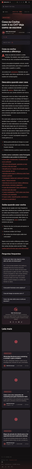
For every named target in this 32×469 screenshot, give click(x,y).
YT (8, 466)
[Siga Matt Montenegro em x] (16, 322)
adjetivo (10, 90)
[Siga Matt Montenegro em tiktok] (22, 322)
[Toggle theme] (29, 2)
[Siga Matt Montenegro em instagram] (13, 322)
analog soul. (9, 460)
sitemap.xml (9, 456)
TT (11, 466)
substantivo (14, 72)
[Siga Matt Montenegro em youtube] (19, 322)
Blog (2, 464)
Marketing (6, 17)
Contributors (8, 464)
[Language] (26, 2)
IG (2, 466)
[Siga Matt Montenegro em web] (10, 322)
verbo (16, 220)
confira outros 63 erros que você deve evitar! (15, 248)
